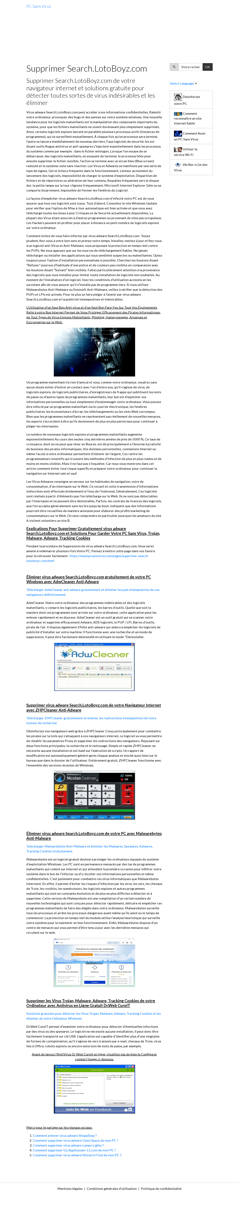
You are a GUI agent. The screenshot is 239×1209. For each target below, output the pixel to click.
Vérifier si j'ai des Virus (190, 167)
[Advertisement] (119, 38)
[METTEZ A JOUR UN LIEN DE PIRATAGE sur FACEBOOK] (94, 795)
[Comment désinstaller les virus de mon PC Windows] (94, 352)
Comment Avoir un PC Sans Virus (190, 136)
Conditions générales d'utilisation (112, 1188)
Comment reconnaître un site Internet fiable (188, 118)
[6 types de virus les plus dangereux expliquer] (94, 962)
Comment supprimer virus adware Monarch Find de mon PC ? (77, 1155)
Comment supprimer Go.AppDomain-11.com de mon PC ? (74, 1150)
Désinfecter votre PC (187, 100)
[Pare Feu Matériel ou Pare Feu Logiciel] (94, 667)
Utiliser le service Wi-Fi (185, 151)
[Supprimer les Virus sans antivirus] (94, 1089)
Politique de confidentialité (161, 1188)
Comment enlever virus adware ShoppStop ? (65, 1135)
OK (207, 67)
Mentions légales (70, 1188)
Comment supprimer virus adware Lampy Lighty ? (68, 1145)
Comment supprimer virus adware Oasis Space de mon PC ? (75, 1140)
